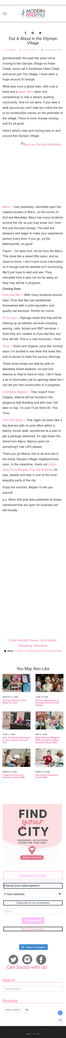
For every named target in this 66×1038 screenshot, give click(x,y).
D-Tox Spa (10, 317)
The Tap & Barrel (40, 469)
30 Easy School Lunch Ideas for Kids (14, 701)
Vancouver (40, 645)
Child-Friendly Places (23, 640)
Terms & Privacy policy (33, 929)
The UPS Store (13, 420)
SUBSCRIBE (33, 920)
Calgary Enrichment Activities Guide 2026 (14, 776)
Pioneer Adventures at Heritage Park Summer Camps (47, 702)
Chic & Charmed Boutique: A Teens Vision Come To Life (16, 740)
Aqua (6, 346)
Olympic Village (24, 650)
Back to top (33, 1034)
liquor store (26, 91)
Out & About (47, 640)
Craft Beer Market (15, 392)
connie (11, 49)
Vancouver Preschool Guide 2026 (47, 776)
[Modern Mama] (33, 12)
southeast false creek (48, 650)
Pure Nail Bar (12, 294)
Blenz (6, 206)
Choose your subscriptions (21, 885)
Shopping (25, 645)
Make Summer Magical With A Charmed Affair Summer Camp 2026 (47, 740)
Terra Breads (19, 469)
